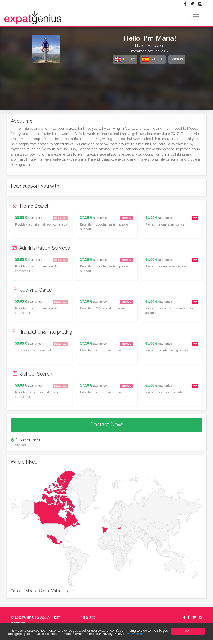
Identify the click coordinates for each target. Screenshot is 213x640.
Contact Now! (106, 425)
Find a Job (86, 618)
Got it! (188, 631)
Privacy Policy (133, 634)
